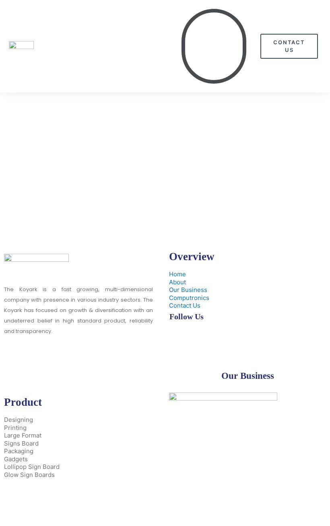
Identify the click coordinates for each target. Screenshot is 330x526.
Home (177, 274)
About (177, 282)
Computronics (189, 298)
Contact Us (184, 305)
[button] (214, 46)
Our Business (188, 290)
